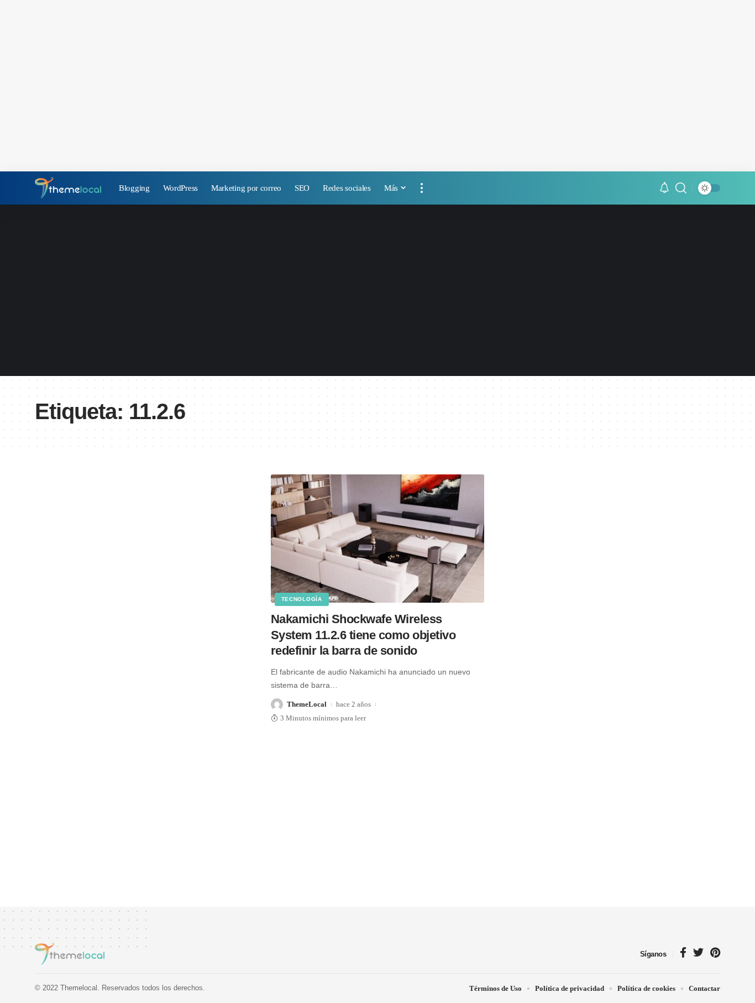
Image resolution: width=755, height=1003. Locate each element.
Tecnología (301, 599)
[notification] (664, 188)
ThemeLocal (307, 704)
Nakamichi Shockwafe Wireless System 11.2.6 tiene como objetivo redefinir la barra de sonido (363, 634)
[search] (680, 188)
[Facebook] (683, 953)
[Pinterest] (715, 953)
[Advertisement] (377, 85)
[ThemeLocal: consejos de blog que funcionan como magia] (68, 187)
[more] (421, 188)
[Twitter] (698, 953)
